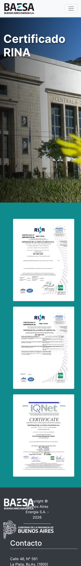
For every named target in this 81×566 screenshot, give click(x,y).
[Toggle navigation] (71, 8)
